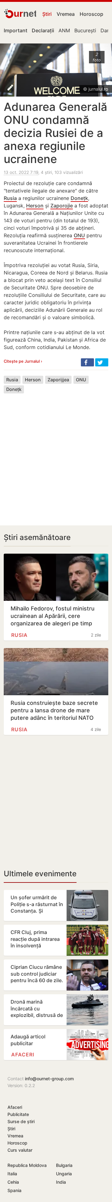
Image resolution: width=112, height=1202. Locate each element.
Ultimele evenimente (40, 873)
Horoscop (91, 14)
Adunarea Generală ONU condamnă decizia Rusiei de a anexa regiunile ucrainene (55, 133)
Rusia (10, 198)
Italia (12, 1173)
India (61, 1182)
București (85, 30)
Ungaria (64, 1173)
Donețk (79, 198)
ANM (64, 30)
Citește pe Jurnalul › (23, 361)
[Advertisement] (56, 454)
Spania (14, 1190)
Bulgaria (64, 1165)
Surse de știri (21, 1121)
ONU (79, 235)
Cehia (13, 1182)
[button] (87, 362)
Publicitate (18, 1114)
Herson (35, 205)
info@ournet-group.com (49, 1078)
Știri (47, 14)
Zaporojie (61, 205)
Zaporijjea (58, 379)
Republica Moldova (27, 1165)
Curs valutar (19, 1150)
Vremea (66, 14)
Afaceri (22, 1054)
